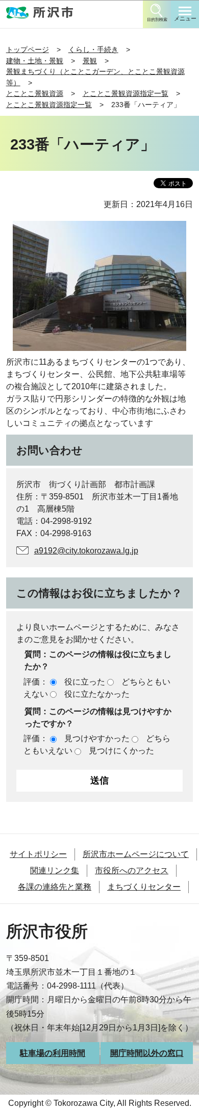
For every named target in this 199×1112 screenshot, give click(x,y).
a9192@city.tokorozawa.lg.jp (86, 550)
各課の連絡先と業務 (54, 886)
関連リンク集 (54, 870)
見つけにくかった (121, 750)
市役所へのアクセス (131, 870)
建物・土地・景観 (34, 61)
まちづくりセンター (144, 886)
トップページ (27, 49)
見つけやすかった (97, 738)
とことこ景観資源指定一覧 (125, 93)
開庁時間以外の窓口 (147, 1053)
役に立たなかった (97, 694)
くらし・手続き (93, 49)
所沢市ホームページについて (136, 854)
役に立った (84, 681)
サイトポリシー (38, 854)
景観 (90, 61)
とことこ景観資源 (34, 93)
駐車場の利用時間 (52, 1053)
